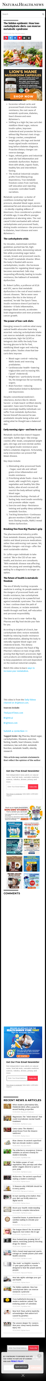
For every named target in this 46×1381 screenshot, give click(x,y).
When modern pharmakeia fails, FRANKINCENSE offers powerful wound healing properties (26, 1107)
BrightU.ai (8, 718)
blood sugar (36, 736)
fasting (7, 742)
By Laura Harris (26, 1146)
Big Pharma (24, 736)
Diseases (23, 739)
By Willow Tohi (25, 1158)
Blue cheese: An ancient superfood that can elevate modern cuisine (27, 1142)
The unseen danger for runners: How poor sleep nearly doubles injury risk (26, 1325)
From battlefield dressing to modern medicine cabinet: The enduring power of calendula (25, 1301)
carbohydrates (11, 739)
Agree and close (21, 1367)
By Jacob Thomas (26, 1273)
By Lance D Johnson (27, 1112)
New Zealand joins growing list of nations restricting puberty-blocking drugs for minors (27, 1241)
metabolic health (20, 748)
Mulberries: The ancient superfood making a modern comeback (27, 1178)
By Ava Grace (25, 1136)
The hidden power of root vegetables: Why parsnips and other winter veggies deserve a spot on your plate (27, 1165)
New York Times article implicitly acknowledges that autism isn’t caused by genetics (26, 1313)
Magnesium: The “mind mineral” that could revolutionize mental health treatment (27, 1119)
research (8, 751)
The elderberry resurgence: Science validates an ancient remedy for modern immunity (27, 1152)
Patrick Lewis (20, 33)
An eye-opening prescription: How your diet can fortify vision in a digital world (26, 1198)
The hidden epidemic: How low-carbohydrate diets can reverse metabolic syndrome (25, 1289)
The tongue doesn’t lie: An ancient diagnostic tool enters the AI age (26, 1231)
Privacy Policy (17, 1361)
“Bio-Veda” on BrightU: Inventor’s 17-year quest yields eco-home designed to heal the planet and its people (27, 1266)
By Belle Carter (26, 1246)
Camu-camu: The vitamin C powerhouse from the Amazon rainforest (25, 1131)
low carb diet (21, 745)
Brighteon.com (11, 723)
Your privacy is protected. (14, 794)
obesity (33, 748)
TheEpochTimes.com (13, 713)
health (14, 742)
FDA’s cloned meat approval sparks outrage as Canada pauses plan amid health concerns (27, 1253)
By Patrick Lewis (26, 1124)
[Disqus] (23, 928)
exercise (32, 739)
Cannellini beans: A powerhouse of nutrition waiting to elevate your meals (27, 1220)
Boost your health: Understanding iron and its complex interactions (26, 1209)
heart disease (24, 742)
